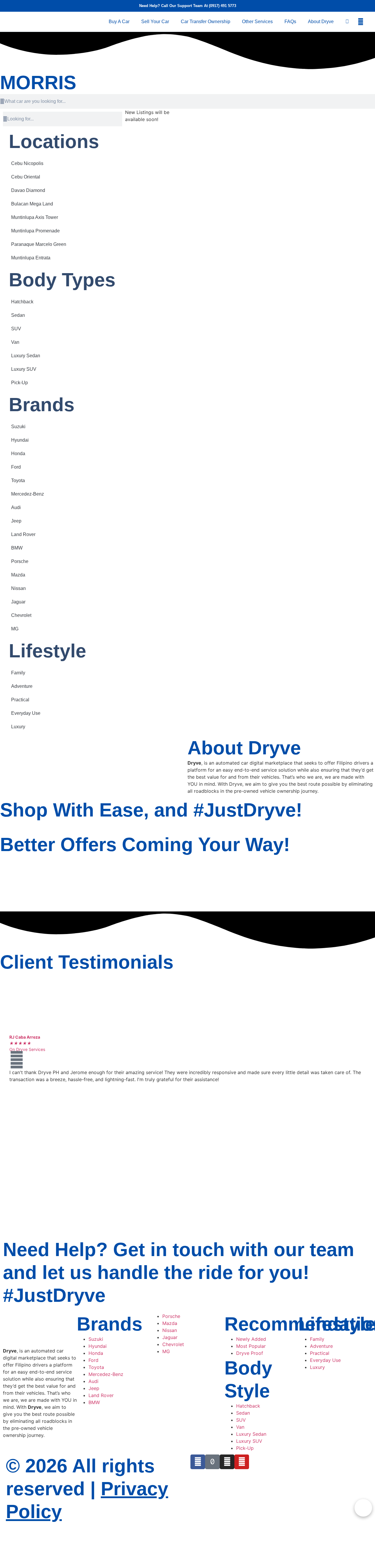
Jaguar (18, 601)
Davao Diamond (28, 190)
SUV (16, 328)
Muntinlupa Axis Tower (34, 217)
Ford (16, 467)
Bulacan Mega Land (32, 203)
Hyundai (20, 440)
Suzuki (18, 426)
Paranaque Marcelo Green (38, 244)
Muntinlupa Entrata (30, 257)
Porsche (19, 561)
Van (15, 342)
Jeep (16, 520)
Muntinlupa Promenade (35, 230)
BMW (17, 547)
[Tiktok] (212, 1461)
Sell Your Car (155, 21)
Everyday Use (25, 713)
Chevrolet (21, 615)
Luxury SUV (23, 369)
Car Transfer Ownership (205, 21)
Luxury (18, 726)
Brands (41, 404)
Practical (20, 699)
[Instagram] (227, 1461)
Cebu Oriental (25, 176)
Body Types (62, 279)
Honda (18, 453)
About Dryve (321, 21)
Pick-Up (19, 382)
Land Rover (23, 534)
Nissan (18, 588)
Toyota (18, 480)
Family (18, 672)
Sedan (18, 315)
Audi (16, 507)
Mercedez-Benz (27, 493)
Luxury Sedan (25, 355)
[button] (361, 22)
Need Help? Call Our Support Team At (174, 6)
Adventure (22, 686)
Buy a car (119, 21)
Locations (54, 141)
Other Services (257, 21)
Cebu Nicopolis (27, 163)
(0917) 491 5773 (222, 6)
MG (14, 628)
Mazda (18, 574)
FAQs (290, 21)
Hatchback (22, 301)
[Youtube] (241, 1461)
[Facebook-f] (197, 1461)
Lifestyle (47, 650)
